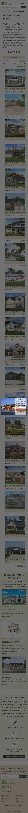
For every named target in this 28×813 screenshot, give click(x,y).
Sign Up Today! (20, 409)
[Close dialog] (26, 398)
